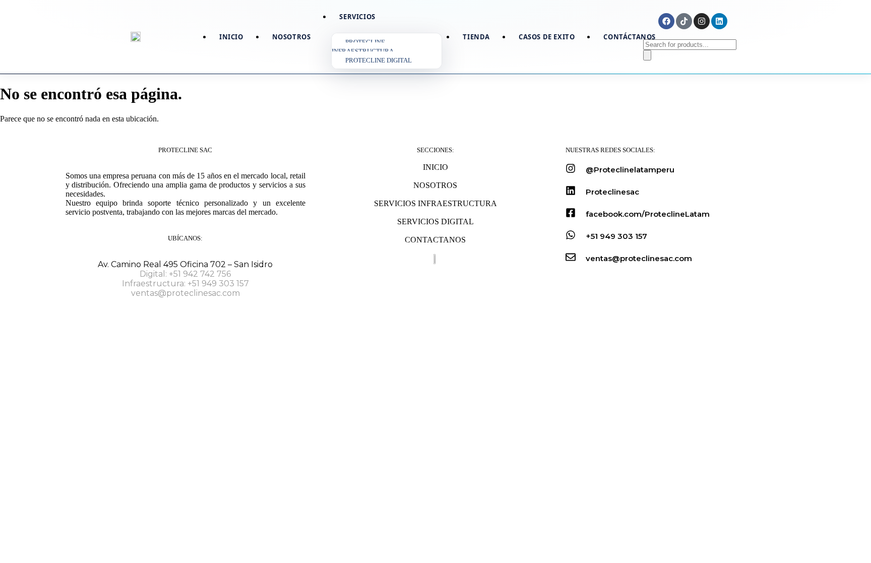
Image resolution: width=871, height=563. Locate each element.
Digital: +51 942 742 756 (185, 274)
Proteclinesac (612, 192)
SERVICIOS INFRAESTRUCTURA (435, 203)
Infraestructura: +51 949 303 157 (185, 283)
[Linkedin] (719, 21)
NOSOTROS (435, 185)
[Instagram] (702, 21)
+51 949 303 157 (616, 236)
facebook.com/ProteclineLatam (648, 214)
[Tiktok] (684, 21)
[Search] (647, 55)
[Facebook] (666, 21)
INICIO (435, 167)
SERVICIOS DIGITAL (435, 221)
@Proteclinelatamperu (630, 169)
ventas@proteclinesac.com (185, 293)
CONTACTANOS (435, 239)
